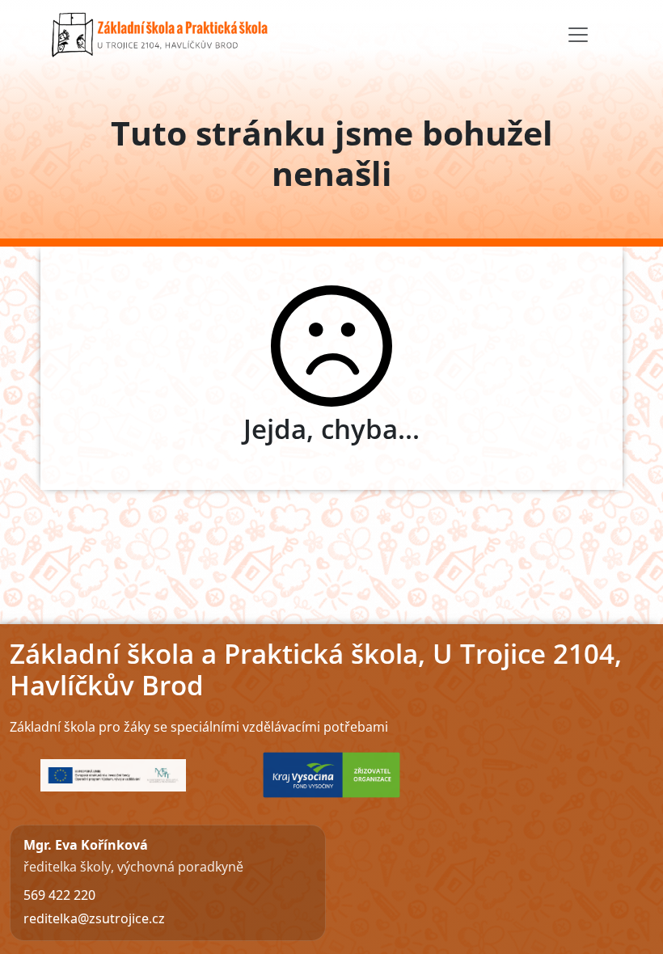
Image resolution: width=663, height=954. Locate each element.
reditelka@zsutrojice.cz (94, 918)
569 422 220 (59, 895)
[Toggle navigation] (578, 34)
